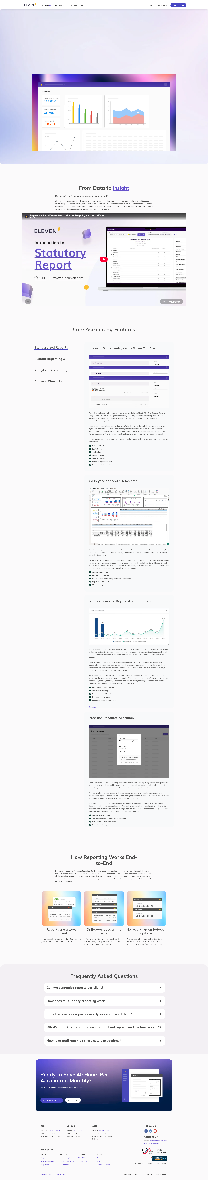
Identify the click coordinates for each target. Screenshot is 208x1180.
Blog (98, 1158)
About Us (81, 1158)
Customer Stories (103, 1165)
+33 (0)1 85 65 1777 (81, 1131)
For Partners (64, 1165)
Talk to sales (73, 1100)
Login (150, 5)
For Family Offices (67, 1161)
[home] (31, 4)
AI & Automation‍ (47, 1161)
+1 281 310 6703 (54, 1131)
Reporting (45, 1165)
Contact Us (82, 1161)
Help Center (101, 1161)
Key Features (46, 1158)
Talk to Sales (162, 5)
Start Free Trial (178, 5)
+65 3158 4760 (104, 1131)
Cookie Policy (61, 1174)
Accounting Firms (66, 1158)
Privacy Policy (46, 1174)
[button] (46, 5)
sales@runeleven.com (158, 1140)
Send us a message (152, 1144)
